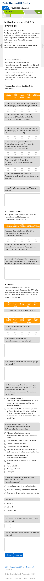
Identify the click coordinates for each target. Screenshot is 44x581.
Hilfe (26, 578)
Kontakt (32, 578)
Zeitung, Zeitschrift (13, 469)
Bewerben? (30, 567)
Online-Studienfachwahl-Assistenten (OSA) (20, 574)
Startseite (8, 578)
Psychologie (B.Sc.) (17, 567)
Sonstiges (10, 472)
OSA (6, 8)
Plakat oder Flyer (13, 466)
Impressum (18, 578)
